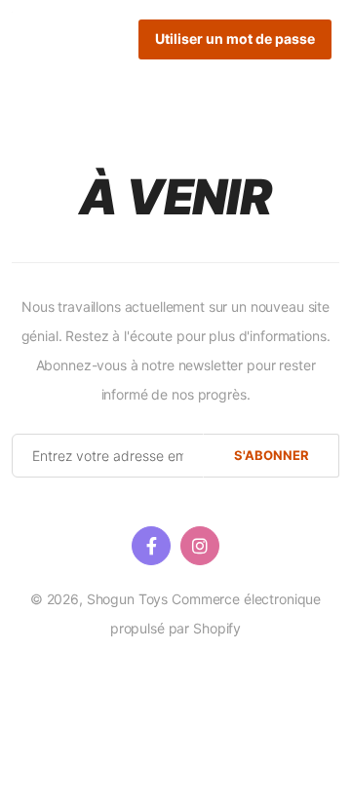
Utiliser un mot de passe (235, 38)
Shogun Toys (127, 599)
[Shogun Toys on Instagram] (199, 545)
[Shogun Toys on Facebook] (151, 545)
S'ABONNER (271, 455)
